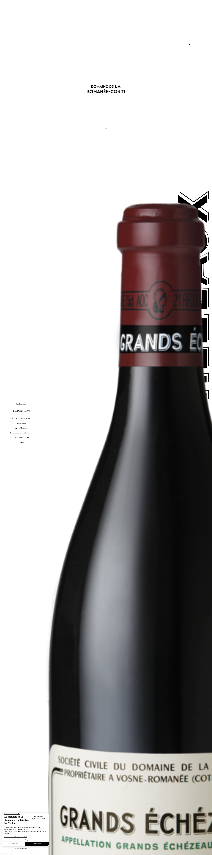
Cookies (11, 853)
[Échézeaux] (192, 44)
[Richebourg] (189, 44)
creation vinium (4, 853)
